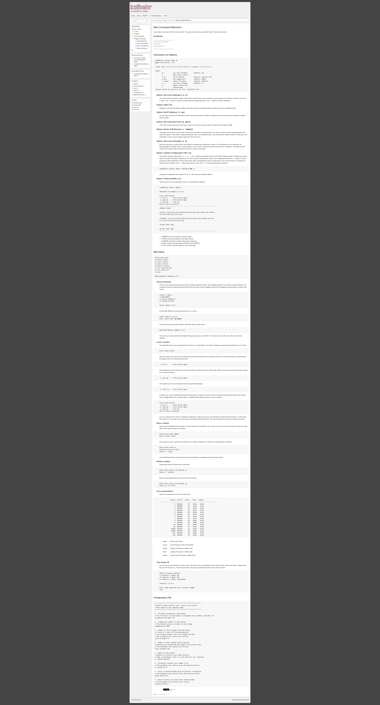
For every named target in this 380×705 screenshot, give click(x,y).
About (139, 16)
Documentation (157, 20)
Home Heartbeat (156, 16)
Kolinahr (139, 699)
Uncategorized (138, 92)
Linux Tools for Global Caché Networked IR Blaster (140, 59)
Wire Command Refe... (143, 43)
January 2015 (137, 105)
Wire (166, 16)
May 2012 (136, 107)
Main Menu (157, 44)
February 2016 (138, 103)
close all (139, 29)
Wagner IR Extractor (169, 20)
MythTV (145, 16)
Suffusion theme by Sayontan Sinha (240, 699)
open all (134, 29)
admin (162, 694)
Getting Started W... (142, 41)
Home (133, 16)
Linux (136, 31)
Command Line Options (160, 42)
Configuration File (159, 46)
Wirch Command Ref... (143, 46)
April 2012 (136, 109)
